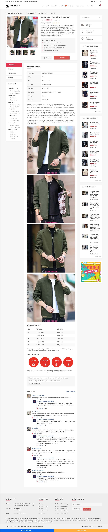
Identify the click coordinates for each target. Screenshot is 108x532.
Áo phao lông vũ (14, 107)
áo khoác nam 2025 (36, 518)
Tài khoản (93, 1)
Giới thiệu (20, 1)
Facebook (92, 526)
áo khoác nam (32, 380)
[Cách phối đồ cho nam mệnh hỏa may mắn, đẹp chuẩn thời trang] (85, 247)
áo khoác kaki (44, 378)
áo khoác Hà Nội (92, 520)
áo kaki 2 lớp (56, 380)
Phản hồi (36, 399)
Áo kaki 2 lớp (42, 13)
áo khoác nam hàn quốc (35, 383)
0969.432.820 (14, 1)
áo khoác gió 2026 (89, 518)
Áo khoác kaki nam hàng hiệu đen (94, 84)
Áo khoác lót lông (14, 113)
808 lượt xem (94, 231)
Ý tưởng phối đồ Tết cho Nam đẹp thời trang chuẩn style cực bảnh (95, 216)
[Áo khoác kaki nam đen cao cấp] (85, 64)
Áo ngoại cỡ (13, 138)
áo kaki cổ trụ (41, 380)
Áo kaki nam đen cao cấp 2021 (95, 103)
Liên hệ (25, 1)
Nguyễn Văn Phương (38, 470)
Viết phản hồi (71, 391)
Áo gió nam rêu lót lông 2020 (94, 152)
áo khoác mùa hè (39, 521)
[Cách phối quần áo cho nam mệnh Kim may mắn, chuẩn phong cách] (85, 193)
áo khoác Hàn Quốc (29, 521)
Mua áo (62, 57)
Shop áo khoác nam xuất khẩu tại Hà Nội (18, 526)
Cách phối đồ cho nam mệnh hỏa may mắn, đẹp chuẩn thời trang (94, 248)
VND (100, 1)
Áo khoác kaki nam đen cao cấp (95, 62)
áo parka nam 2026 (79, 518)
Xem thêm (98, 111)
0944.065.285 (17, 510)
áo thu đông (49, 380)
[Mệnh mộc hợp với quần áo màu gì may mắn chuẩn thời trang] (85, 226)
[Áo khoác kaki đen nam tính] (85, 144)
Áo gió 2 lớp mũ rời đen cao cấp (94, 160)
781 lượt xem (94, 199)
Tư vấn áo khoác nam (33, 1)
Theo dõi (77, 509)
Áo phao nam (44, 506)
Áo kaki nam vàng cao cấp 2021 (94, 52)
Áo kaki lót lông (14, 120)
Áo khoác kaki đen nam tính (94, 142)
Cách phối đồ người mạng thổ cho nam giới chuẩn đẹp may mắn (94, 237)
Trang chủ (45, 6)
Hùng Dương (35, 411)
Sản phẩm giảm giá (62, 508)
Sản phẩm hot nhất (62, 506)
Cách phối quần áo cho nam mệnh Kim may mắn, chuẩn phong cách (94, 194)
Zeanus (85, 526)
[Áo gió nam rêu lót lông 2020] (85, 154)
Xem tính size (56, 92)
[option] (22, 32)
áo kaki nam (36, 378)
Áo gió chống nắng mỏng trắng (95, 123)
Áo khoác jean (14, 136)
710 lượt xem (94, 242)
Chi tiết (59, 42)
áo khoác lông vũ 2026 (69, 518)
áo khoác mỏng (57, 520)
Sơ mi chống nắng (14, 93)
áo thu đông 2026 (13, 520)
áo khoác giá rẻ (20, 521)
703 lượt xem (94, 253)
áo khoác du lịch (65, 520)
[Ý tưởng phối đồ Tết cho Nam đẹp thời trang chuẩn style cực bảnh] (85, 216)
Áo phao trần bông (15, 104)
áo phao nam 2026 (46, 518)
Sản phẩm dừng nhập (63, 513)
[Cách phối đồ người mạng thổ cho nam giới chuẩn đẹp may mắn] (85, 236)
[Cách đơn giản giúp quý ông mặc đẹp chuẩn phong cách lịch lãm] (85, 204)
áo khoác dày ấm (49, 520)
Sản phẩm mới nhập (62, 504)
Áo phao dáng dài (14, 111)
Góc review (80, 6)
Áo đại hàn (43, 513)
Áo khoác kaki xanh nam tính (94, 73)
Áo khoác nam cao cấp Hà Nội (45, 401)
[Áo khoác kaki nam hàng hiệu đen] (85, 85)
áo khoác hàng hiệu (32, 520)
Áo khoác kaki (30, 13)
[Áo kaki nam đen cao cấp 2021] (85, 105)
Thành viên (12, 73)
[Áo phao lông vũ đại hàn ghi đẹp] (85, 135)
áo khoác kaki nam (54, 378)
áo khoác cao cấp (74, 520)
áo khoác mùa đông (48, 521)
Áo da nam (13, 132)
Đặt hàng (11, 69)
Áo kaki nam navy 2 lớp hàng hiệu (94, 92)
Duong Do (35, 428)
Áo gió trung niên (14, 125)
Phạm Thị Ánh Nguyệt (38, 395)
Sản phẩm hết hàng (62, 510)
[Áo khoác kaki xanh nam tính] (85, 75)
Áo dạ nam (13, 134)
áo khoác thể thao (12, 521)
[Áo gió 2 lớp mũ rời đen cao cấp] (85, 162)
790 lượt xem (94, 210)
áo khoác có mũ (41, 520)
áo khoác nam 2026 (26, 518)
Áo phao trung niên (15, 127)
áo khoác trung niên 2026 (57, 518)
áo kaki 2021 (64, 378)
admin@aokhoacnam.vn (34, 372)
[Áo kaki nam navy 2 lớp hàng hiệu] (85, 93)
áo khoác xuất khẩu (22, 520)
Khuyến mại (62, 6)
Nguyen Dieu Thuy (37, 448)
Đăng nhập (87, 509)
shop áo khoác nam (16, 518)
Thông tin (11, 65)
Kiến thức (71, 6)
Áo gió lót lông (14, 100)
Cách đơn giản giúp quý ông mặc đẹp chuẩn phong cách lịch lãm (94, 205)
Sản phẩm (54, 6)
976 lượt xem (94, 220)
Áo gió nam (44, 504)
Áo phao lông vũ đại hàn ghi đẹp (95, 133)
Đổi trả (10, 77)
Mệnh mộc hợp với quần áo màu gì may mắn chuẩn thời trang (95, 226)
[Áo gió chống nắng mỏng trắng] (85, 125)
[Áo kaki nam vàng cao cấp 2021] (85, 53)
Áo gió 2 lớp (13, 98)
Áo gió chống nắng (15, 91)
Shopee (100, 526)
